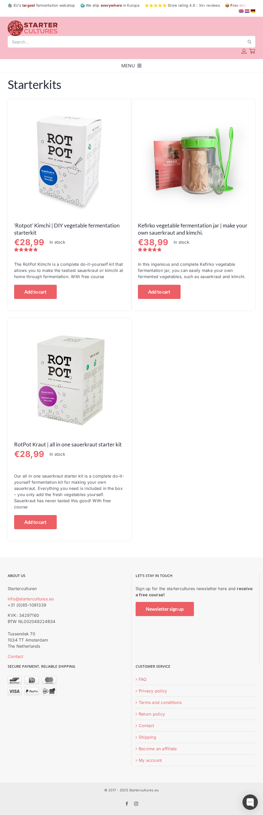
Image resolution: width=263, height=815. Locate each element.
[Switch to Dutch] (247, 11)
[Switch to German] (253, 11)
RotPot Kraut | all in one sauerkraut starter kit (68, 444)
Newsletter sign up (165, 609)
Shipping (147, 737)
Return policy (152, 714)
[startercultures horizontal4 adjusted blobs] (33, 22)
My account (150, 760)
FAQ (143, 679)
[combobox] (126, 42)
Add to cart (35, 292)
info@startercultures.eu (31, 598)
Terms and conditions (160, 702)
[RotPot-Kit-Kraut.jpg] (69, 326)
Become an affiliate (158, 748)
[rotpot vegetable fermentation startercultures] (69, 107)
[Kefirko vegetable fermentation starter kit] (193, 107)
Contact (15, 656)
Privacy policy (153, 690)
